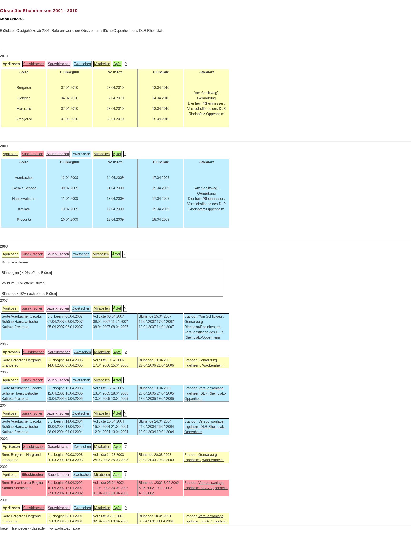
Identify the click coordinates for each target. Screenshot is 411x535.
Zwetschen (82, 64)
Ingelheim (192, 393)
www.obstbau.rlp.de (64, 528)
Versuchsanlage (210, 388)
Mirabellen (102, 64)
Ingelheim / (192, 460)
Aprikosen (10, 154)
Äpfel (117, 64)
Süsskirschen (33, 64)
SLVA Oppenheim (214, 488)
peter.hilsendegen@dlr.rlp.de (23, 528)
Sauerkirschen (59, 64)
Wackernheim (213, 460)
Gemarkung (207, 455)
